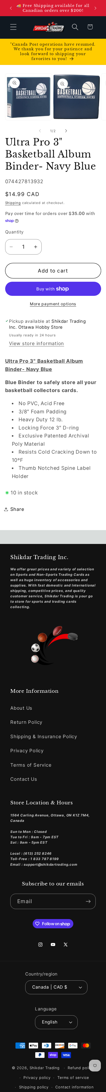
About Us (21, 708)
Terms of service (73, 1077)
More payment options (53, 303)
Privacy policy (37, 1077)
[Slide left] (40, 130)
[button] (13, 27)
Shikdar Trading (45, 1068)
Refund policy (81, 1068)
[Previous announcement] (10, 8)
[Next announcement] (95, 8)
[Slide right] (66, 130)
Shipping (13, 203)
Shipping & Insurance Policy (43, 736)
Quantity (14, 232)
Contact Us (23, 779)
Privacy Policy (27, 750)
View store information (36, 343)
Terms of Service (30, 765)
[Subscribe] (88, 901)
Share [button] (17, 509)
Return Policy (26, 722)
